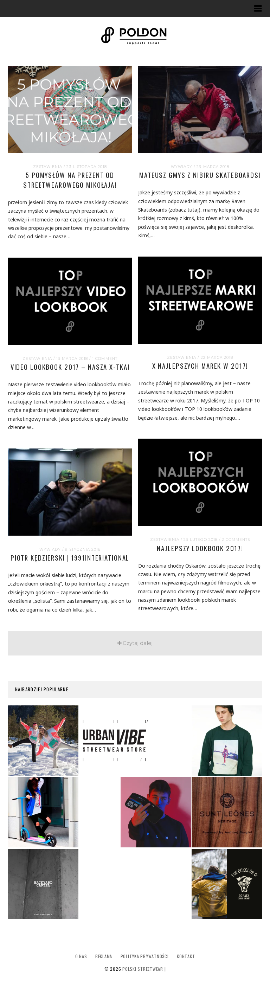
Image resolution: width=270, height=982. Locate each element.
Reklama (103, 956)
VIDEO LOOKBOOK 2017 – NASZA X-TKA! (70, 367)
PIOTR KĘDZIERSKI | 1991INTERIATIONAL (70, 557)
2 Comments (236, 539)
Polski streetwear (142, 968)
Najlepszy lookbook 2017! (200, 548)
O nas (81, 956)
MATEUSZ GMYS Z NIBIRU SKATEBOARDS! (200, 175)
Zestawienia (47, 166)
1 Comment (104, 358)
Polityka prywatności (145, 956)
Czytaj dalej (138, 643)
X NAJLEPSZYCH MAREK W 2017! (200, 365)
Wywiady (181, 166)
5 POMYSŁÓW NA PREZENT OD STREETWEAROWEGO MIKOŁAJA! (70, 179)
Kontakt (186, 956)
